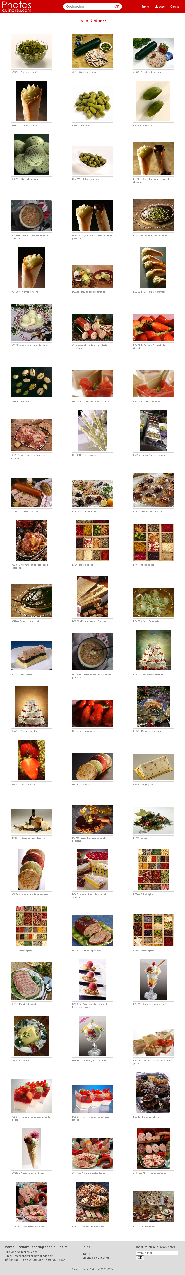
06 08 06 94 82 (54, 1260)
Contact (175, 6)
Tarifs (145, 6)
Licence (160, 6)
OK (117, 6)
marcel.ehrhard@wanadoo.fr (34, 1256)
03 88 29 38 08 (31, 1260)
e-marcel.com (27, 1252)
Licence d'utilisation (96, 1258)
